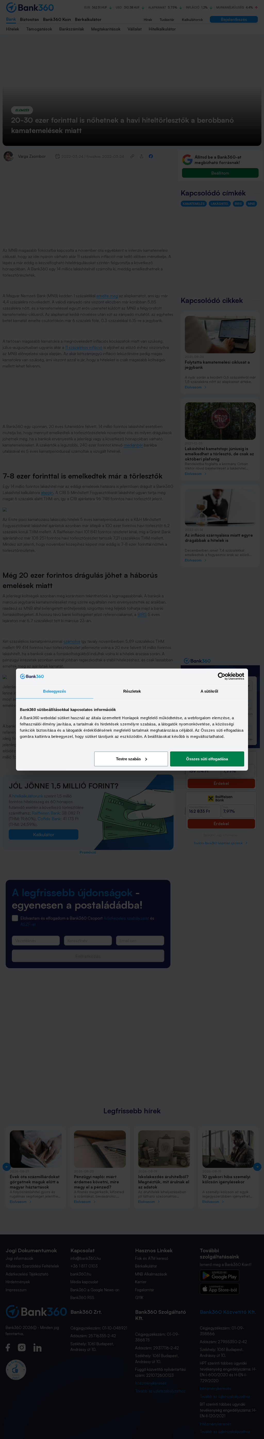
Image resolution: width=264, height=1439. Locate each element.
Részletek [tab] (132, 691)
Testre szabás (128, 758)
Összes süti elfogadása (207, 758)
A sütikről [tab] (209, 691)
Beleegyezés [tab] (54, 691)
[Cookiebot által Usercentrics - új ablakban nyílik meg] (221, 676)
